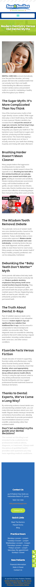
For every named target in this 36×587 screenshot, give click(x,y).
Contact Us (18, 570)
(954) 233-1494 (18, 500)
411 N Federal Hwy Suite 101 (18, 494)
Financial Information (18, 564)
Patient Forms (18, 525)
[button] (18, 15)
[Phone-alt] (34, 552)
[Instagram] (34, 565)
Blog (18, 528)
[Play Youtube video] (18, 204)
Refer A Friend (18, 567)
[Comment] (34, 556)
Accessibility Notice (21, 585)
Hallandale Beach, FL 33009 (18, 496)
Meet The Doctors (18, 522)
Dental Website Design (13, 581)
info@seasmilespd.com (18, 503)
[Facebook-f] (34, 561)
